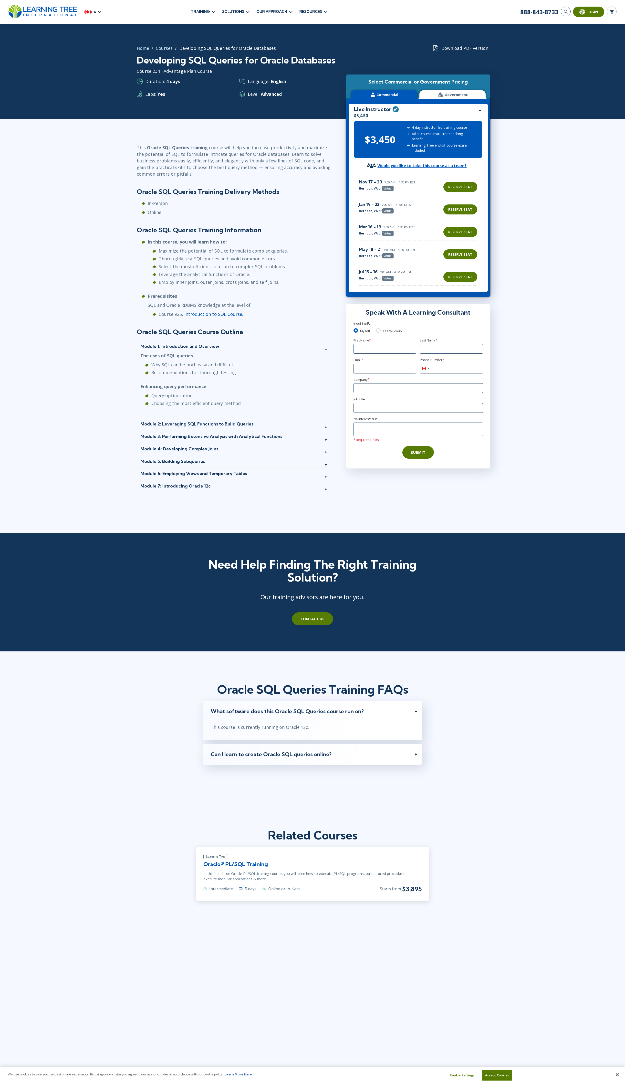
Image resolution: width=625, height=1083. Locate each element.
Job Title (359, 399)
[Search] (566, 11)
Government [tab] (456, 94)
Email (358, 360)
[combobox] (425, 368)
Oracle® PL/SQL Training (235, 864)
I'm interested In (365, 419)
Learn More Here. (239, 1074)
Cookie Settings (462, 1075)
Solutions (233, 11)
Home (143, 48)
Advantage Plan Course (188, 71)
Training (200, 11)
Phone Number (432, 360)
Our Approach (271, 11)
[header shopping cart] (611, 11)
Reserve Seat (460, 187)
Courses (164, 48)
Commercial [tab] (387, 94)
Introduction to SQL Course (213, 314)
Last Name (428, 340)
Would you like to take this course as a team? (422, 165)
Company (361, 379)
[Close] (617, 1074)
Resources (310, 11)
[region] (419, 230)
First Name (362, 340)
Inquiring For (363, 323)
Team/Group (392, 331)
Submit (418, 452)
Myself (365, 331)
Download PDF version (464, 48)
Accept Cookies (497, 1075)
